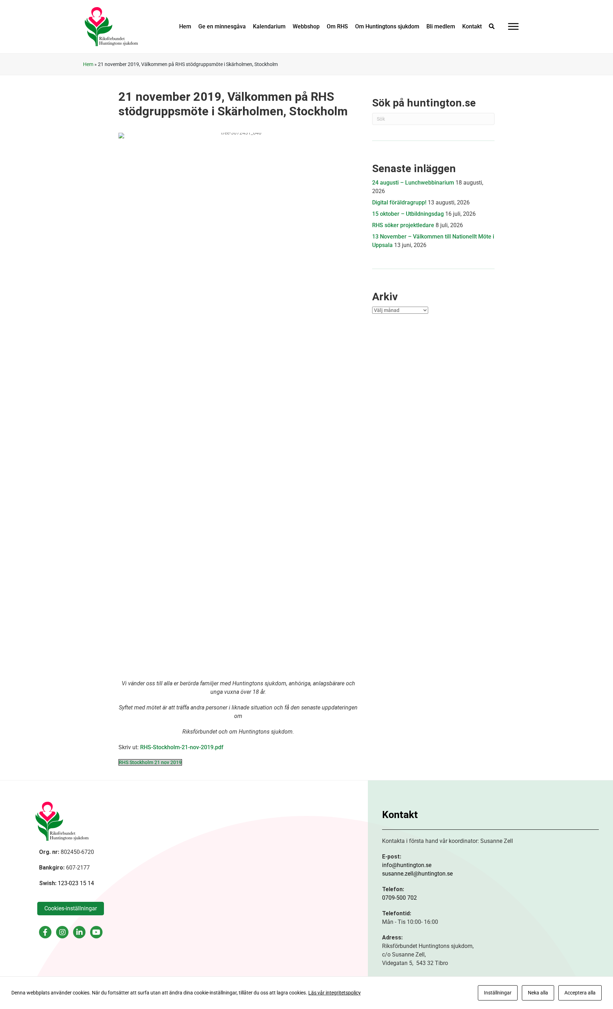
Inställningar (498, 993)
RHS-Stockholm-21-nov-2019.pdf (181, 747)
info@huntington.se (406, 865)
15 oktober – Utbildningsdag (408, 213)
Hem (88, 64)
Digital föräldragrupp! (399, 202)
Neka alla (538, 993)
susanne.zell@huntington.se (417, 873)
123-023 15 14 (76, 883)
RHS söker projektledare (403, 225)
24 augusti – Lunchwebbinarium (413, 182)
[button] (491, 26)
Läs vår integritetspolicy (334, 993)
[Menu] (513, 27)
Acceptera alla (580, 993)
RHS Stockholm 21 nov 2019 (150, 762)
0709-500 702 (399, 897)
